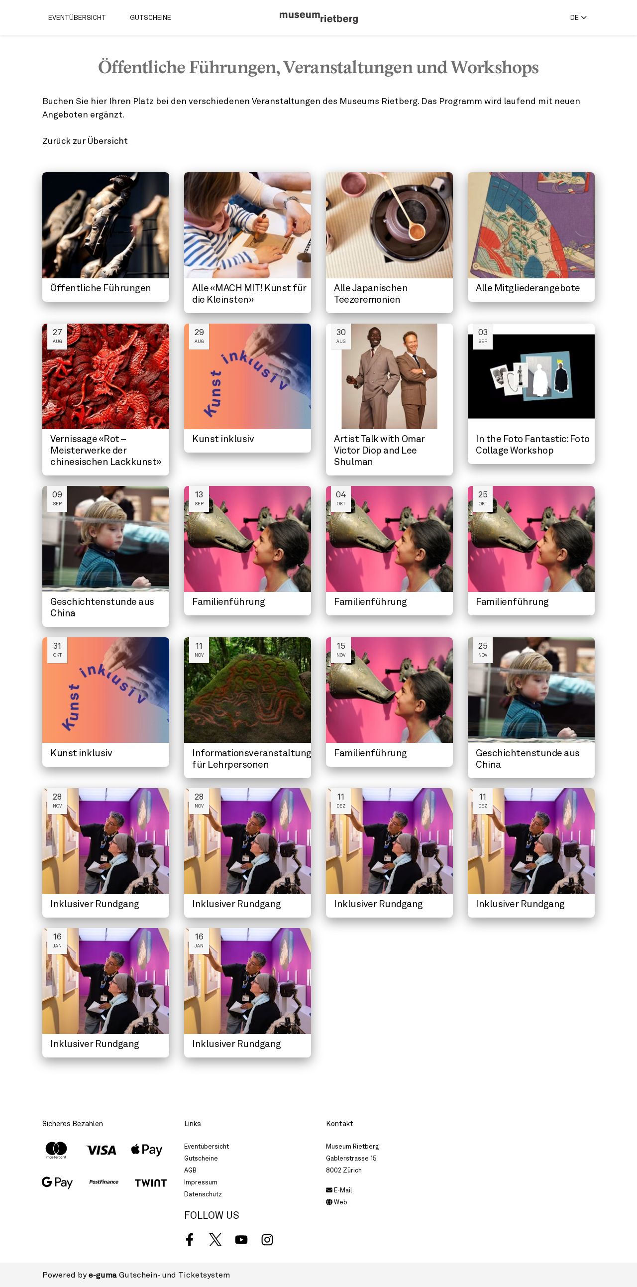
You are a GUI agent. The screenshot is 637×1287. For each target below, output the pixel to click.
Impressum (200, 1182)
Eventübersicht (77, 17)
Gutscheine (150, 17)
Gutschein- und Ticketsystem (159, 1275)
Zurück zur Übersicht (85, 140)
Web (339, 1202)
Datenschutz (203, 1194)
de (574, 17)
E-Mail (342, 1190)
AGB (190, 1170)
